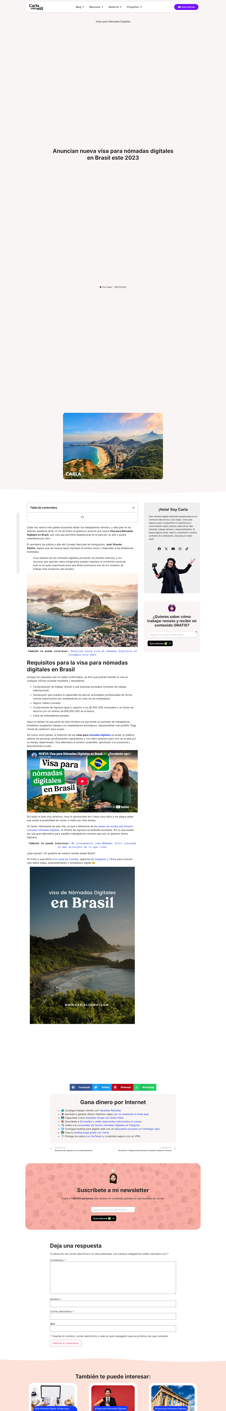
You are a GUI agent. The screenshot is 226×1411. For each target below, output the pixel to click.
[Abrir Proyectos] (141, 7)
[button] (133, 507)
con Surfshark (94, 1136)
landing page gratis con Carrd (91, 1132)
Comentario (58, 1260)
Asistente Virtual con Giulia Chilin (104, 1117)
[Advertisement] (82, 1051)
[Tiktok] (187, 549)
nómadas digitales (100, 734)
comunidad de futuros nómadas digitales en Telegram (108, 1125)
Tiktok (112, 859)
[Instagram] (180, 549)
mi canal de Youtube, (67, 859)
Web (52, 1324)
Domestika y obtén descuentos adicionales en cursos (111, 1121)
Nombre (55, 1299)
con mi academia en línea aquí (131, 1114)
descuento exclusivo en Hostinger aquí (137, 1128)
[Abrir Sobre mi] (121, 7)
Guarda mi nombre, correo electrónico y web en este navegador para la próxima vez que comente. (110, 1336)
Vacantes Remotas (110, 1110)
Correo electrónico (62, 1311)
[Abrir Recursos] (102, 7)
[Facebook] (159, 549)
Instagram (100, 859)
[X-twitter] (166, 549)
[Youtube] (173, 549)
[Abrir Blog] (83, 7)
